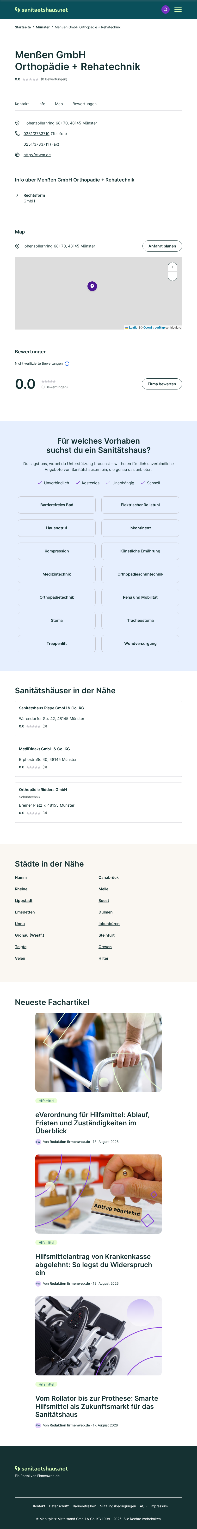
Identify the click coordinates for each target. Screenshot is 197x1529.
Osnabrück (108, 877)
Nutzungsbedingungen (118, 1506)
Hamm (21, 877)
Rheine (21, 889)
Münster (43, 27)
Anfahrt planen (162, 246)
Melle (103, 889)
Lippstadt (23, 900)
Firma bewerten (162, 384)
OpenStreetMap (154, 327)
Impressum (159, 1506)
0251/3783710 (36, 133)
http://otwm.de (37, 154)
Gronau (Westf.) (29, 935)
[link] (98, 718)
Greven (105, 946)
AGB (143, 1506)
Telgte (20, 946)
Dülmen (105, 912)
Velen (20, 958)
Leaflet (133, 327)
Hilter (103, 958)
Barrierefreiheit (84, 1506)
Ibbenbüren (109, 923)
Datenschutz (59, 1506)
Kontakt (39, 1506)
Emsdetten (25, 912)
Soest (103, 900)
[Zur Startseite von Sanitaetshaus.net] (41, 9)
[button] (165, 9)
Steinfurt (106, 935)
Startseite (23, 27)
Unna (20, 923)
